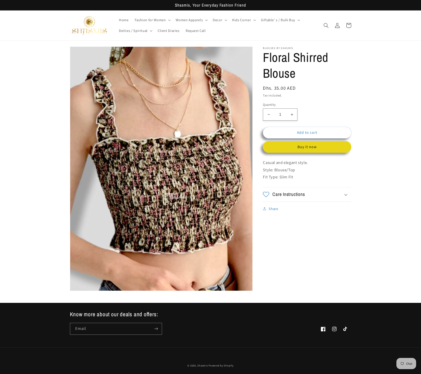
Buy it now (307, 146)
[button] (152, 20)
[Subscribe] (156, 329)
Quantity (269, 104)
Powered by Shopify (221, 365)
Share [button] (273, 208)
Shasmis (202, 365)
